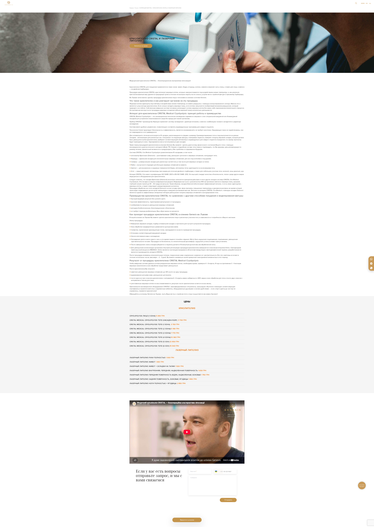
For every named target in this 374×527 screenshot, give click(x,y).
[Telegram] (371, 263)
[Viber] (371, 268)
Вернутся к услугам (187, 520)
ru (370, 3)
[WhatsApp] (371, 259)
